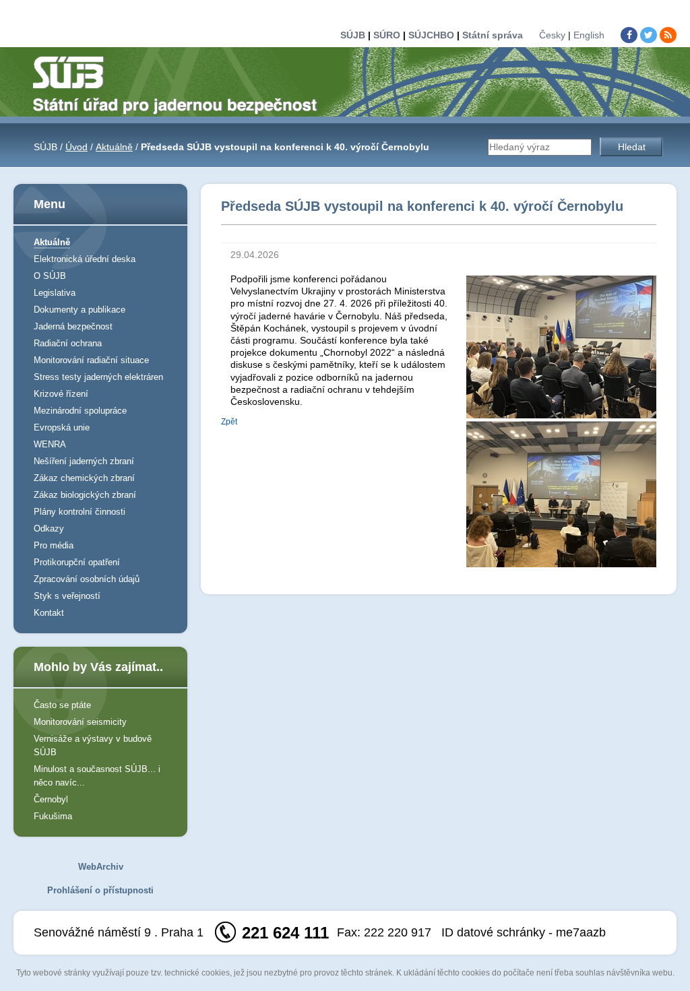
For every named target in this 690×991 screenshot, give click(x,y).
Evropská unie (62, 427)
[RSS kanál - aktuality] (668, 35)
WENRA (50, 444)
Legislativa (54, 293)
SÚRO (386, 35)
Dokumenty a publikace (79, 310)
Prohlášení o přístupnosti (100, 890)
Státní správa (492, 35)
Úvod (76, 146)
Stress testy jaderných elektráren (98, 377)
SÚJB (352, 35)
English (588, 35)
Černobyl (51, 799)
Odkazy (49, 528)
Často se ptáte (62, 705)
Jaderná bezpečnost (73, 326)
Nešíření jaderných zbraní (84, 461)
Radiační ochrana (68, 343)
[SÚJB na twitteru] (648, 35)
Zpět (229, 421)
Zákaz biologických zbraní (85, 495)
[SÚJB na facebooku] (629, 35)
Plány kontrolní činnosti (79, 512)
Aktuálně (114, 146)
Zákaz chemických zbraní (84, 478)
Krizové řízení (61, 394)
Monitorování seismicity (80, 722)
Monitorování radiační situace (91, 360)
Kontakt (49, 613)
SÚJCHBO (431, 35)
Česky (552, 35)
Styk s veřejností (67, 596)
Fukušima (53, 816)
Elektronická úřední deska (84, 259)
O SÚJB (50, 276)
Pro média (53, 545)
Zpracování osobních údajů (86, 579)
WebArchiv (100, 867)
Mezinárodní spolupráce (80, 411)
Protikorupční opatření (77, 562)
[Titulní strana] (180, 84)
